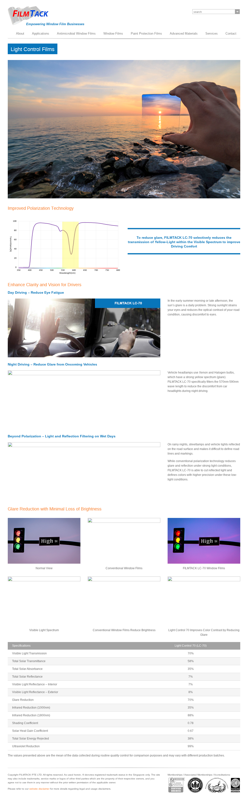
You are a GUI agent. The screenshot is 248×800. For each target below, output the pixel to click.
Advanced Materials (184, 33)
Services (211, 33)
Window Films (113, 33)
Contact (230, 33)
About (20, 33)
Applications (40, 33)
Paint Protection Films (146, 33)
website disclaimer (39, 788)
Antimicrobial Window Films (76, 33)
